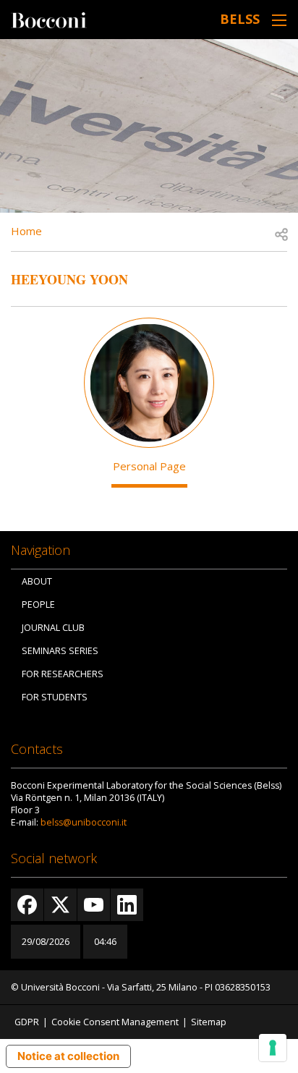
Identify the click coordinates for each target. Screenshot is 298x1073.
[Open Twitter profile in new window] (60, 904)
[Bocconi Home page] (49, 19)
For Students (55, 697)
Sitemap (208, 1022)
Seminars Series (60, 651)
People (38, 604)
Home (26, 231)
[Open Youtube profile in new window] (93, 904)
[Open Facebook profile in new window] (27, 904)
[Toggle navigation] (279, 20)
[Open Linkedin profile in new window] (127, 904)
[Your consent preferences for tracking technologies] (272, 1047)
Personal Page (149, 466)
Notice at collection (68, 1056)
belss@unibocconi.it (84, 822)
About (37, 581)
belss (240, 18)
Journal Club (53, 628)
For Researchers (62, 674)
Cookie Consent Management (115, 1022)
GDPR (26, 1022)
